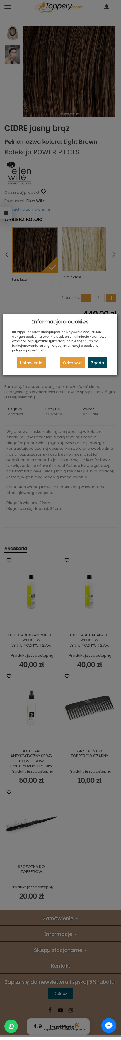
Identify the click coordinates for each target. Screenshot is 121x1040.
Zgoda (97, 363)
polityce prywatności (29, 350)
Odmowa (72, 363)
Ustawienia (31, 363)
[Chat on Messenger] (108, 1025)
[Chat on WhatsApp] (11, 1026)
